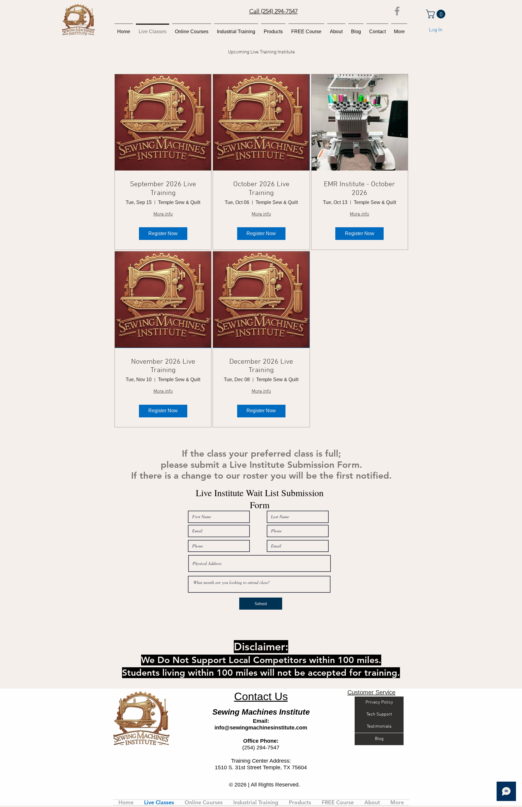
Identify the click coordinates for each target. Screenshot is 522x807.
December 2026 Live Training (261, 366)
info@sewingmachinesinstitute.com (260, 728)
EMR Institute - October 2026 (359, 188)
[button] (436, 14)
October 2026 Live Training (261, 188)
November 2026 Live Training (163, 366)
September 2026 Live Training (163, 188)
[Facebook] (397, 11)
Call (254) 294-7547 (273, 11)
